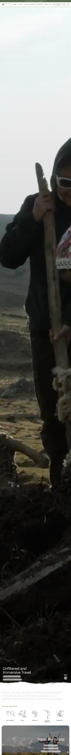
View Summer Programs (12, 676)
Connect (46, 4)
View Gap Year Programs (12, 679)
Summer (15, 4)
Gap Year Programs (50, 748)
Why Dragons (39, 4)
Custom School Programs (51, 751)
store (41, 1)
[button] (67, 752)
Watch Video (65, 675)
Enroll (64, 4)
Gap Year (20, 4)
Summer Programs (51, 745)
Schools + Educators (29, 4)
